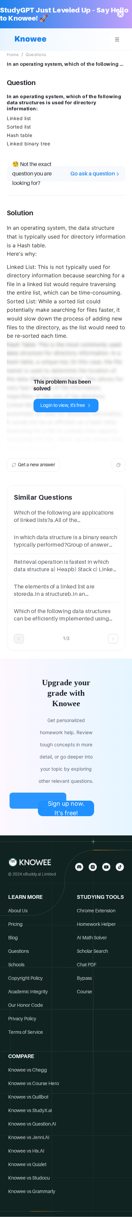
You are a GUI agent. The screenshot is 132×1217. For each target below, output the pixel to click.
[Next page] (113, 638)
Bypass (84, 978)
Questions (36, 54)
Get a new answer (36, 464)
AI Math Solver (92, 937)
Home (13, 54)
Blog (13, 937)
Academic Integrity (28, 991)
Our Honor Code (25, 1005)
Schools (16, 964)
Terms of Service (25, 1032)
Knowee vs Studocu (29, 1178)
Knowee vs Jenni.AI (28, 1137)
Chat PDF (86, 964)
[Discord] (79, 867)
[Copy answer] (118, 465)
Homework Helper (96, 924)
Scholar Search (92, 951)
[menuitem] (117, 39)
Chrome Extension (96, 910)
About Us (17, 910)
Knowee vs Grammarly (31, 1191)
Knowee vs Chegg (27, 1070)
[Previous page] (19, 638)
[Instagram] (93, 867)
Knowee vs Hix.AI (26, 1151)
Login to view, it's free (62, 405)
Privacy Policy (22, 1018)
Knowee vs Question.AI (32, 1124)
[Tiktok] (120, 867)
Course (84, 991)
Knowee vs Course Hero (33, 1083)
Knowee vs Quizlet (27, 1164)
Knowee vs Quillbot (28, 1097)
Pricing (15, 924)
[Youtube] (106, 867)
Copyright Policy (25, 978)
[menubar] (117, 39)
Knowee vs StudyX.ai (30, 1110)
